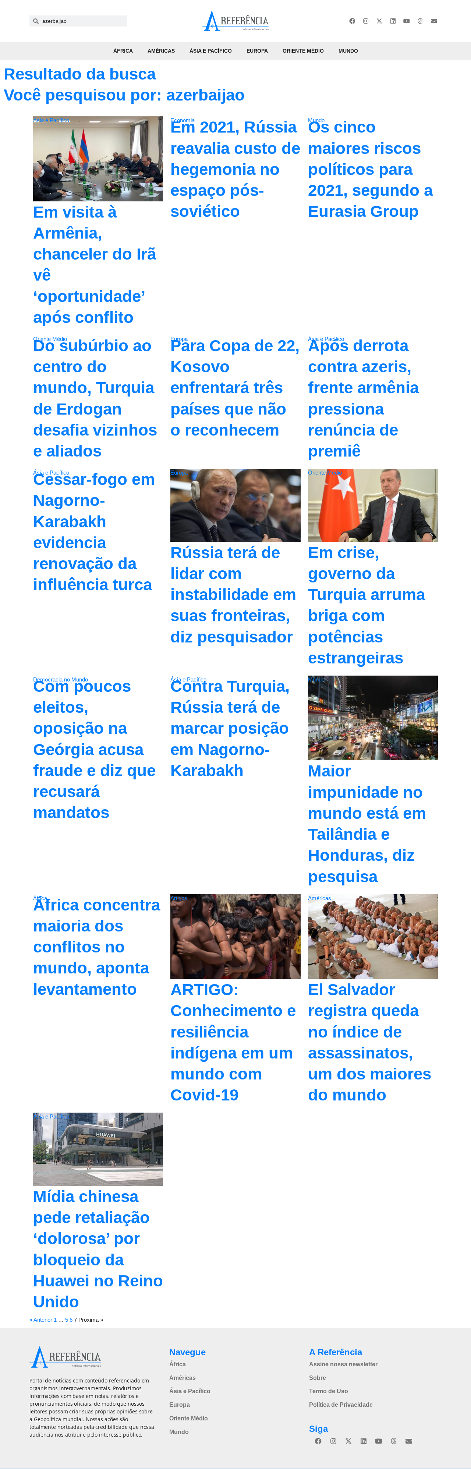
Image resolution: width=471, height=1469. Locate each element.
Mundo (348, 51)
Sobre (317, 1378)
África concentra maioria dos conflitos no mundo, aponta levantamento (96, 947)
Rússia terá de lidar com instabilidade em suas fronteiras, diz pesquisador (233, 594)
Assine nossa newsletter (343, 1364)
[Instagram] (366, 21)
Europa (257, 51)
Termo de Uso (328, 1391)
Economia (182, 120)
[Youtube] (406, 21)
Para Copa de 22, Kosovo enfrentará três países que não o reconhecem (235, 388)
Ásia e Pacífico (211, 51)
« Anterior (40, 1320)
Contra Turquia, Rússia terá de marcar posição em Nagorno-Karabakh (230, 728)
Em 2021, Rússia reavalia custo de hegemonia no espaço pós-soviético (235, 169)
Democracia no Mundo (60, 679)
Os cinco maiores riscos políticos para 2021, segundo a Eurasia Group (370, 169)
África (123, 51)
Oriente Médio (303, 51)
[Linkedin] (393, 21)
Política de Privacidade (341, 1405)
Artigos (178, 898)
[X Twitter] (379, 21)
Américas (161, 51)
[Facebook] (352, 21)
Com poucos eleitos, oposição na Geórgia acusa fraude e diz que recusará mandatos (94, 749)
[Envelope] (434, 21)
